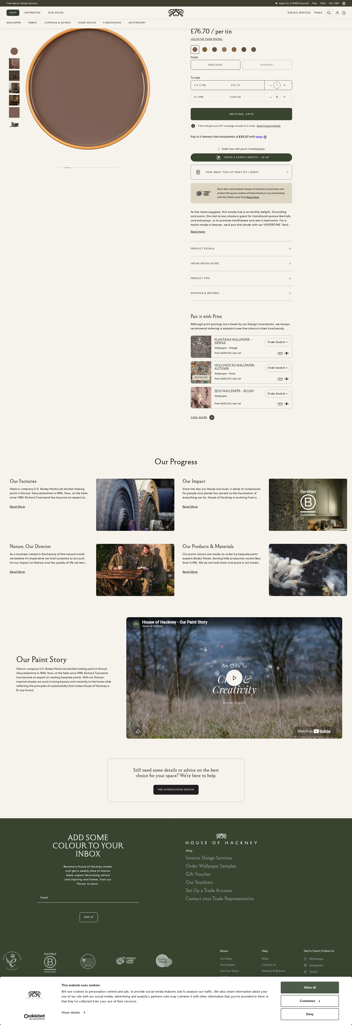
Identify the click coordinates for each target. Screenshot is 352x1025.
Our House (56, 12)
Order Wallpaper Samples (211, 866)
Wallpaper (14, 23)
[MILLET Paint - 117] (234, 49)
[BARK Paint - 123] (243, 49)
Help (314, 3)
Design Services (299, 13)
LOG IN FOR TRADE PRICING (206, 39)
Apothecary (137, 23)
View (280, 353)
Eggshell (267, 64)
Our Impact (227, 965)
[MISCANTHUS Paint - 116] (224, 49)
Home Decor (87, 23)
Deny (310, 1014)
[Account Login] (337, 12)
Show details (71, 1012)
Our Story (226, 958)
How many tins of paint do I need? (232, 172)
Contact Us (269, 965)
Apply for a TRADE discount (294, 3)
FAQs (323, 3)
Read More (252, 197)
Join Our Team (229, 971)
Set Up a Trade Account (209, 890)
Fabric (32, 23)
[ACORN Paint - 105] (214, 49)
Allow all (310, 987)
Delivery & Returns (273, 971)
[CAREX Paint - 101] (204, 49)
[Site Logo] (176, 13)
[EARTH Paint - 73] (194, 49)
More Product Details (268, 126)
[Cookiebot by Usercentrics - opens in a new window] (34, 1017)
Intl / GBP (334, 3)
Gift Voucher (198, 874)
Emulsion (215, 64)
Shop (12, 12)
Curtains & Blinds (58, 23)
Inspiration (32, 12)
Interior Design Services (209, 858)
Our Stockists (199, 882)
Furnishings (112, 23)
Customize (307, 1001)
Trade (318, 13)
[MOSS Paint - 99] (253, 49)
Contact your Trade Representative (220, 898)
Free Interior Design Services (22, 3)
